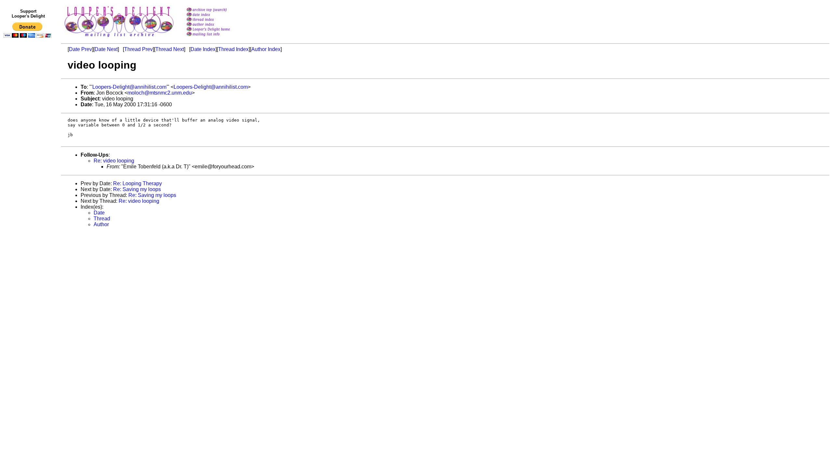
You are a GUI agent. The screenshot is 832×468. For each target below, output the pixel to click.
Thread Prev (138, 49)
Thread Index (233, 49)
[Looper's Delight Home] (217, 29)
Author (101, 224)
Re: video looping (114, 160)
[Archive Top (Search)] (217, 10)
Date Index (202, 49)
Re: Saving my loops (137, 189)
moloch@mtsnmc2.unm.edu (159, 93)
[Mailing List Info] (217, 38)
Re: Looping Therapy (137, 183)
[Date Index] (217, 15)
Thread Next (169, 49)
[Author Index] (217, 25)
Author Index (265, 49)
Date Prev (80, 49)
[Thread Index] (217, 20)
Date (99, 212)
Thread (102, 218)
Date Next (106, 49)
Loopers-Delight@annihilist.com (129, 87)
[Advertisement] (29, 174)
